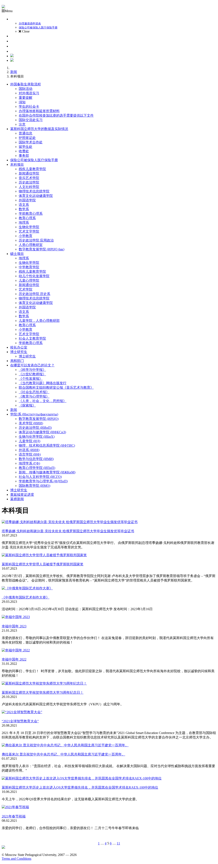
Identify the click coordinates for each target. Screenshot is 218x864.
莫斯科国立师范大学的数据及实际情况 (39, 129)
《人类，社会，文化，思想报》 (42, 401)
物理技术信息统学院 (34, 191)
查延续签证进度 (22, 494)
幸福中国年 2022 (14, 659)
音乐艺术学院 (29, 178)
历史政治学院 (29, 182)
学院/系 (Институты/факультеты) (34, 414)
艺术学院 (25, 289)
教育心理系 (27, 218)
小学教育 (25, 236)
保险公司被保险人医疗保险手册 (34, 160)
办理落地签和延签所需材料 (39, 111)
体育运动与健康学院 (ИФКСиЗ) (42, 432)
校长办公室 (18, 347)
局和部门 (17, 361)
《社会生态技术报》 (34, 392)
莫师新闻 (17, 499)
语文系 (24, 204)
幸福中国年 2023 (14, 626)
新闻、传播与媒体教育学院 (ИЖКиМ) (47, 472)
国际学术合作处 (31, 142)
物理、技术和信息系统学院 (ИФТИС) (47, 445)
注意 (22, 124)
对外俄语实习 (29, 93)
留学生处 (25, 146)
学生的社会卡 (29, 106)
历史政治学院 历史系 (34, 294)
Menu (9, 11)
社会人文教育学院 (32, 338)
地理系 (24, 222)
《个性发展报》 (31, 378)
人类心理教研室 (31, 245)
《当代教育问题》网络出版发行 (42, 383)
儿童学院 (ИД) (29, 441)
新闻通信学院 (29, 173)
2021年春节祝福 (14, 816)
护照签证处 (27, 138)
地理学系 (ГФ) (29, 463)
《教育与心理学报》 (34, 396)
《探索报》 (27, 405)
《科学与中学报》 (32, 369)
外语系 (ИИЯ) (29, 450)
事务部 (24, 155)
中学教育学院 (29, 267)
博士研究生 (18, 352)
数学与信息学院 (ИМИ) (36, 459)
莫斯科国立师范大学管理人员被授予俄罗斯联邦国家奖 (42, 564)
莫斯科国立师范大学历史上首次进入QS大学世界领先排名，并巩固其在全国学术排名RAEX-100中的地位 (80, 787)
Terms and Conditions (16, 858)
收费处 (24, 151)
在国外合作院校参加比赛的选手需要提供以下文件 (56, 115)
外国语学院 (27, 200)
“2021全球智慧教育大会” (20, 721)
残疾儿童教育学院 (32, 169)
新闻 (13, 72)
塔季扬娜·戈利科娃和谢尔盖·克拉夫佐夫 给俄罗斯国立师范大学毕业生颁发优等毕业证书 (68, 531)
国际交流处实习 (31, 120)
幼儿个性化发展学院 (34, 276)
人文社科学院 (29, 187)
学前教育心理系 (31, 213)
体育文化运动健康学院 (36, 196)
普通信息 (25, 133)
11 (118, 843)
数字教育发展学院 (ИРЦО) (39, 419)
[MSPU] (3, 7)
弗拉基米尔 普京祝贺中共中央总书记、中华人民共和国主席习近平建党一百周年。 (63, 754)
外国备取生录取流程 (25, 84)
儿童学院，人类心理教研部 (39, 320)
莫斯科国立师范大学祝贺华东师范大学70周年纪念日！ (42, 692)
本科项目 (17, 164)
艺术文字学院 (29, 231)
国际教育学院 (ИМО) (34, 485)
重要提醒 (25, 97)
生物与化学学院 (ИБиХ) (36, 436)
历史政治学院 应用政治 (36, 240)
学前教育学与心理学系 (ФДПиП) (43, 481)
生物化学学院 (29, 227)
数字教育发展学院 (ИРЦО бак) (41, 249)
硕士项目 (17, 254)
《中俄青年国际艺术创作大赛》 (25, 597)
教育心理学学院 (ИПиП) (37, 468)
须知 (22, 102)
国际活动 (25, 88)
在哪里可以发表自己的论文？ (32, 365)
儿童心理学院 (29, 280)
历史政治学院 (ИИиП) (35, 427)
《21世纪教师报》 (32, 374)
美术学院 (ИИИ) (31, 423)
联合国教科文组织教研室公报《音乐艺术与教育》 (56, 387)
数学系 (24, 209)
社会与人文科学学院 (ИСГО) (40, 477)
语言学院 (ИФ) (30, 454)
